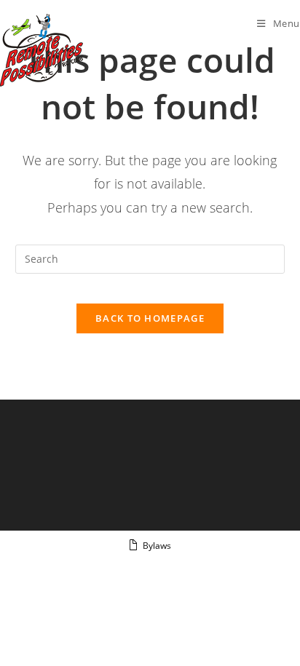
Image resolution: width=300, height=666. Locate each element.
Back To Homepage (150, 318)
